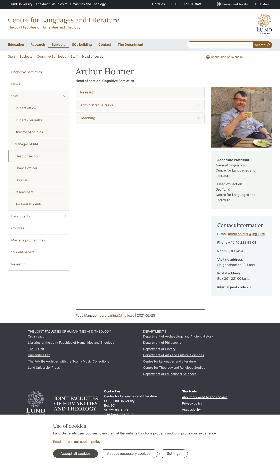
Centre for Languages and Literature (63, 20)
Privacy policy (192, 403)
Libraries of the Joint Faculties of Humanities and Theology (71, 342)
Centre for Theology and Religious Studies (174, 367)
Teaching (87, 118)
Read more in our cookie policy (77, 442)
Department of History (159, 349)
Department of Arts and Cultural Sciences (173, 355)
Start (11, 56)
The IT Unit (36, 349)
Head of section (27, 156)
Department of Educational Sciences (170, 374)
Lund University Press (44, 367)
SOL (174, 4)
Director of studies (29, 132)
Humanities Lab (39, 355)
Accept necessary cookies (128, 453)
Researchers (24, 192)
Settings (173, 453)
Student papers (22, 252)
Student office (25, 108)
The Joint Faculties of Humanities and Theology (71, 4)
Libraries (158, 4)
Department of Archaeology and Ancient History (178, 336)
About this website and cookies (205, 397)
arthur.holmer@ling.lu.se (246, 234)
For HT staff (192, 4)
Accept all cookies (75, 453)
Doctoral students (28, 204)
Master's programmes (28, 240)
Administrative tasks (96, 105)
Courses (17, 228)
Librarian (21, 180)
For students (20, 216)
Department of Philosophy (162, 342)
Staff (74, 56)
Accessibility (191, 409)
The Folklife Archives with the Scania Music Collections (68, 361)
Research (18, 264)
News (15, 84)
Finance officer (26, 168)
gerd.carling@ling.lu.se (116, 315)
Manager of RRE (27, 144)
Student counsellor (29, 120)
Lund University (21, 4)
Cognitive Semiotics (51, 56)
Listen (264, 4)
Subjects (25, 56)
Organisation (37, 336)
